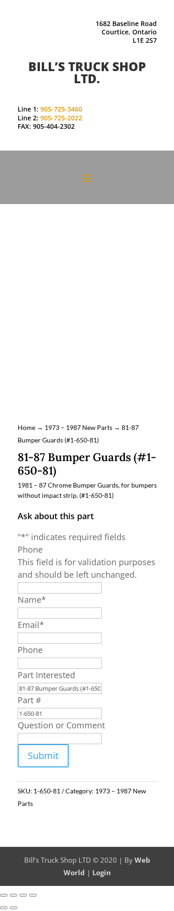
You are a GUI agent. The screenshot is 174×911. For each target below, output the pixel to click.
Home (26, 427)
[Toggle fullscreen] (13, 895)
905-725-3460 (61, 109)
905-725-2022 (61, 117)
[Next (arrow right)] (13, 907)
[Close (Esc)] (33, 895)
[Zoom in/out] (3, 895)
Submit (43, 755)
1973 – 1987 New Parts (78, 427)
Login (101, 872)
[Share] (23, 895)
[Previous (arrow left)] (3, 907)
